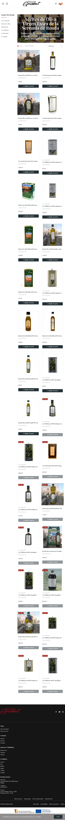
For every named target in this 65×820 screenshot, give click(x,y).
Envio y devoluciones (38, 799)
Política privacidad (54, 804)
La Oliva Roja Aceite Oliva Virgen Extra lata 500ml (52, 118)
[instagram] (63, 712)
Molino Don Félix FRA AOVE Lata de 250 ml (28, 292)
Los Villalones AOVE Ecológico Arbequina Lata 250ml (52, 162)
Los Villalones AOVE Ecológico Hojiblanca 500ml (28, 509)
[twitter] (59, 712)
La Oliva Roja (4, 33)
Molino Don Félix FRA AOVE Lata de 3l (28, 205)
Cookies (62, 804)
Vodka (2, 768)
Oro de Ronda (5, 21)
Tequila (2, 770)
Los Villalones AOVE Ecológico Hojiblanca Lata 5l (52, 293)
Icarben (2, 754)
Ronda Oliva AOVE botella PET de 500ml (28, 379)
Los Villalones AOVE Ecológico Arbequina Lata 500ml (52, 206)
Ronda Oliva (4, 27)
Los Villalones (5, 30)
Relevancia (55, 46)
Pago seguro (27, 799)
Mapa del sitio (48, 799)
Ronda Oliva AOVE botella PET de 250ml (28, 423)
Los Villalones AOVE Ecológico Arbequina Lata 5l (28, 467)
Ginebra (2, 772)
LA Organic (4, 36)
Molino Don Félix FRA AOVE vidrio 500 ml (52, 336)
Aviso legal (36, 804)
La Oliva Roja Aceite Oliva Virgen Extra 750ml (52, 75)
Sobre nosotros (18, 799)
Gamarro (2, 752)
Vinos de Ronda (4, 729)
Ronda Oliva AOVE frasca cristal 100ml (28, 75)
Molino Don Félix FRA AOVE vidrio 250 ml (28, 336)
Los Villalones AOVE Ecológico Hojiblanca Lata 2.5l (28, 680)
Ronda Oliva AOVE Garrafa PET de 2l (28, 637)
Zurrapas (2, 743)
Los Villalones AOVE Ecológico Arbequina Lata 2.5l (52, 638)
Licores (2, 762)
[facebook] (56, 712)
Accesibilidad (43, 804)
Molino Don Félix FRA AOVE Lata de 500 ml (28, 249)
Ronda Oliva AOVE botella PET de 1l (52, 508)
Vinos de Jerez (4, 731)
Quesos (2, 740)
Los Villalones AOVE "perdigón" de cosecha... (52, 380)
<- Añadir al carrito (28, 86)
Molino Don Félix (5, 24)
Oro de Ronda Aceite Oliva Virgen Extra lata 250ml (28, 161)
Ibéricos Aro (3, 750)
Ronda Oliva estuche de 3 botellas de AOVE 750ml (52, 551)
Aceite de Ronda (7, 15)
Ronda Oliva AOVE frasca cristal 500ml (28, 118)
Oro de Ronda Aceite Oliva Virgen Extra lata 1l (52, 466)
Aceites (2, 738)
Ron (1, 764)
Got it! (58, 817)
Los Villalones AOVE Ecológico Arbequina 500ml (52, 424)
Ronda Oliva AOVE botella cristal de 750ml (52, 249)
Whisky (2, 766)
